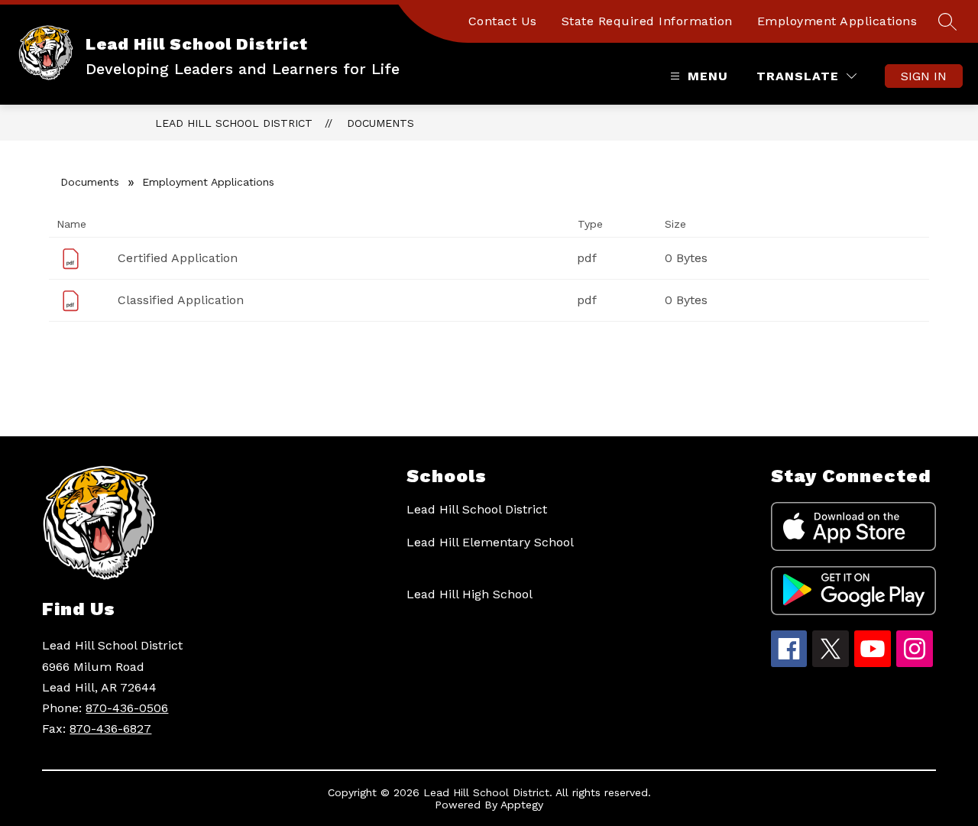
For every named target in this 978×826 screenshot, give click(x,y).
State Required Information (647, 21)
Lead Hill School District (234, 123)
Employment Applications (837, 21)
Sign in (924, 76)
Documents (380, 123)
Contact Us (502, 21)
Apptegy (521, 804)
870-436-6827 (110, 728)
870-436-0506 (127, 708)
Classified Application (181, 300)
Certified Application (178, 258)
